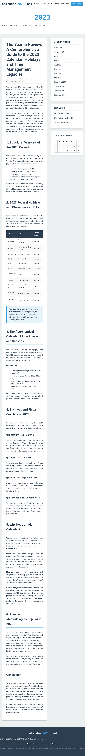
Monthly (38, 4)
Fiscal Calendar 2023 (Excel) (64, 122)
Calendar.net (17, 4)
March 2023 (58, 56)
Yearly (46, 4)
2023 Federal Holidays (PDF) (64, 118)
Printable (65, 4)
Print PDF (77, 4)
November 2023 (60, 91)
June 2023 (57, 69)
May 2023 (57, 65)
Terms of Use (44, 744)
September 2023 (60, 82)
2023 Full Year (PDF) (61, 114)
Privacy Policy (32, 744)
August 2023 (58, 78)
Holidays (55, 4)
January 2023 (59, 48)
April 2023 (57, 61)
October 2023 (59, 86)
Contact (55, 744)
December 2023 (60, 95)
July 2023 (57, 73)
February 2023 (59, 52)
